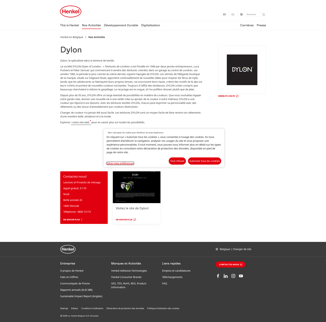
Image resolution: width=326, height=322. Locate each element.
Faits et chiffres (69, 277)
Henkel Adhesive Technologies (129, 270)
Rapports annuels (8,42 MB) (76, 290)
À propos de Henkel (71, 270)
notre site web (80, 122)
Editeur (74, 308)
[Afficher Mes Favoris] (233, 14)
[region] (164, 148)
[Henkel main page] (70, 11)
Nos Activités (91, 25)
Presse (261, 25)
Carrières (247, 25)
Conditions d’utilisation (92, 308)
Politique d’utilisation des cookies (163, 308)
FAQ (164, 283)
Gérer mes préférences (120, 163)
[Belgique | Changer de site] (241, 14)
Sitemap (64, 308)
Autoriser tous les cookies (204, 161)
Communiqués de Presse (75, 283)
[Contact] (224, 14)
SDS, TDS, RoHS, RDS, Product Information (128, 285)
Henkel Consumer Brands (126, 277)
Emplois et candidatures (176, 270)
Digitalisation (150, 25)
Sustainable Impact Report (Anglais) (81, 296)
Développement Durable (121, 25)
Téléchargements (172, 277)
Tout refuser (177, 161)
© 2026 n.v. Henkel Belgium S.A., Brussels (79, 316)
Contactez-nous (229, 265)
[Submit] (264, 15)
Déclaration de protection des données (125, 308)
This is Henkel (69, 25)
